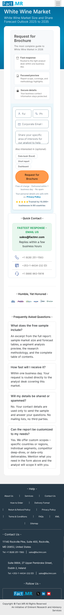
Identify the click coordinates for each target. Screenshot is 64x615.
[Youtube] (49, 593)
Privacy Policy (34, 197)
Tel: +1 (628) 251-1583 (14, 552)
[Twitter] (38, 593)
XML (57, 516)
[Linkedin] (43, 593)
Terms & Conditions (18, 516)
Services (29, 496)
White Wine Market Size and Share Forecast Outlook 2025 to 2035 (28, 19)
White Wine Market (27, 11)
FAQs (41, 516)
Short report (23, 161)
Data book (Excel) (26, 156)
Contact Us (50, 496)
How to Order (16, 502)
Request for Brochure (32, 176)
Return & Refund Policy (19, 509)
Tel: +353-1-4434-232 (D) (21, 573)
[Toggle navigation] (58, 3)
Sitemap (34, 523)
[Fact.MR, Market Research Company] (13, 3)
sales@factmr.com (32, 237)
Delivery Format (42, 502)
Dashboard (23, 166)
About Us (8, 496)
